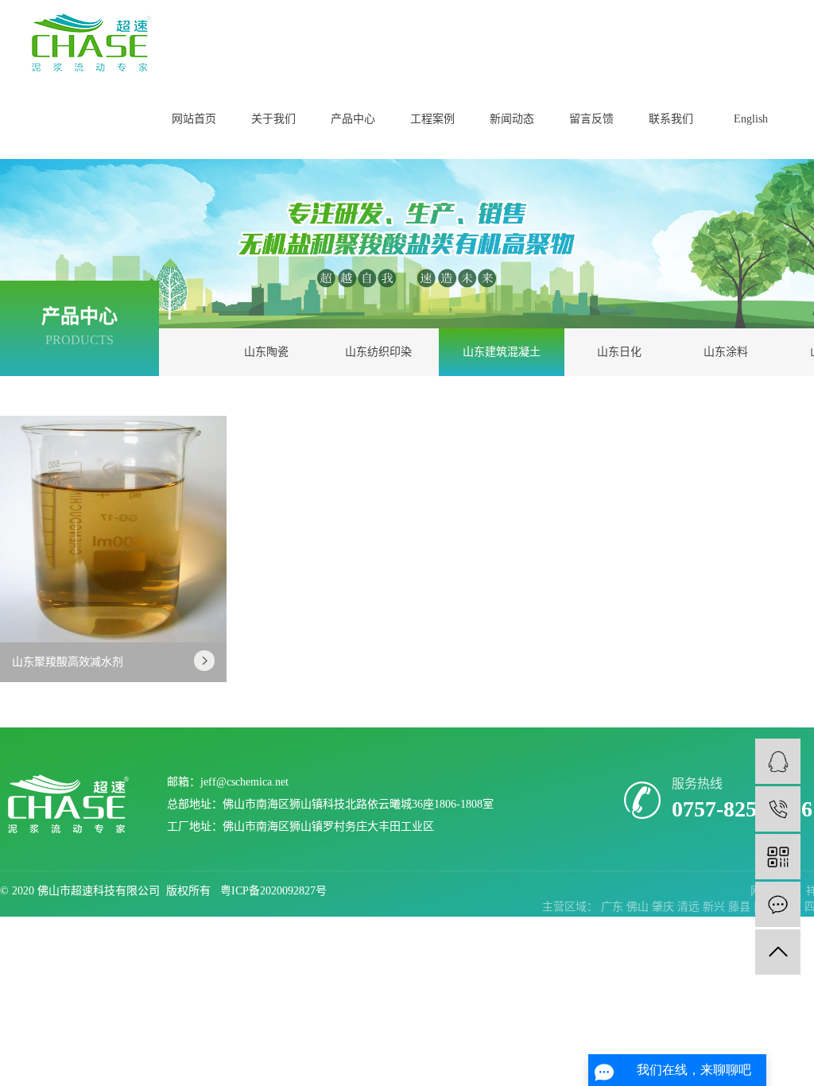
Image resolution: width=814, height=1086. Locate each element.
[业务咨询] (777, 761)
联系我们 (671, 119)
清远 (690, 907)
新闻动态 (512, 119)
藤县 (741, 907)
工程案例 (432, 119)
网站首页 (194, 119)
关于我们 (273, 119)
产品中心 (353, 119)
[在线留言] (777, 904)
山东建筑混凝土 (502, 352)
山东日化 (619, 352)
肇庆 (664, 907)
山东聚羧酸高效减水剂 (67, 662)
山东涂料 (726, 352)
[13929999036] (777, 809)
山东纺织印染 (378, 352)
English (751, 119)
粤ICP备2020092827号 (273, 891)
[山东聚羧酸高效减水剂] (113, 529)
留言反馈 (591, 119)
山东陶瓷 (266, 352)
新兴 (715, 907)
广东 (613, 907)
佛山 (639, 907)
